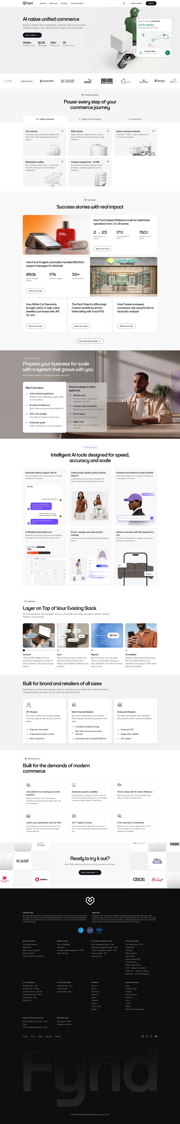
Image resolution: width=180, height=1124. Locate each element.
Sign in (151, 3)
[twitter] (151, 1036)
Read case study (102, 249)
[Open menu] (125, 3)
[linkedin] (143, 1036)
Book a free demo (88, 872)
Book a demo (136, 3)
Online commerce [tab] (47, 119)
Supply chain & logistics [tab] (91, 119)
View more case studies (88, 341)
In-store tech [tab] (136, 119)
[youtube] (156, 1036)
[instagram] (147, 1036)
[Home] (28, 3)
